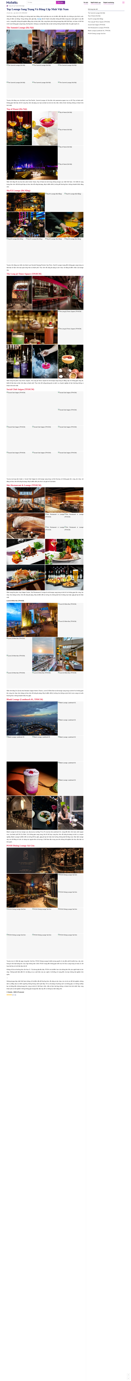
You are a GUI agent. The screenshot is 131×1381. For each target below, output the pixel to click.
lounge (39, 19)
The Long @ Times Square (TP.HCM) (99, 22)
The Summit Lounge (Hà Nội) (96, 13)
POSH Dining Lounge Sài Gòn (97, 33)
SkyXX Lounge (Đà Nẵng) (95, 19)
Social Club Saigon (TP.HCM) (96, 24)
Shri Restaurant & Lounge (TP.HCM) (98, 27)
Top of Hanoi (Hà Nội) (94, 16)
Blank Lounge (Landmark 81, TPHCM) (99, 30)
